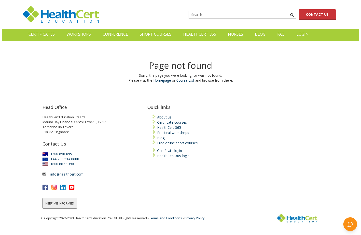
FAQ (281, 34)
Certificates (41, 34)
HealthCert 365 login (173, 155)
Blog (260, 34)
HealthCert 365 (199, 34)
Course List (185, 80)
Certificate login (169, 150)
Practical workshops (173, 132)
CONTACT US (317, 14)
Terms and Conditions (165, 218)
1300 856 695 (61, 153)
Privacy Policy (194, 218)
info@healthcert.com (66, 174)
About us (164, 117)
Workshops (79, 34)
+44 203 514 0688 (64, 159)
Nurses (235, 34)
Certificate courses (172, 122)
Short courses (155, 34)
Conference (115, 34)
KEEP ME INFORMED (59, 203)
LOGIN (302, 34)
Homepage (162, 80)
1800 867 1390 (62, 164)
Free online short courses (177, 143)
